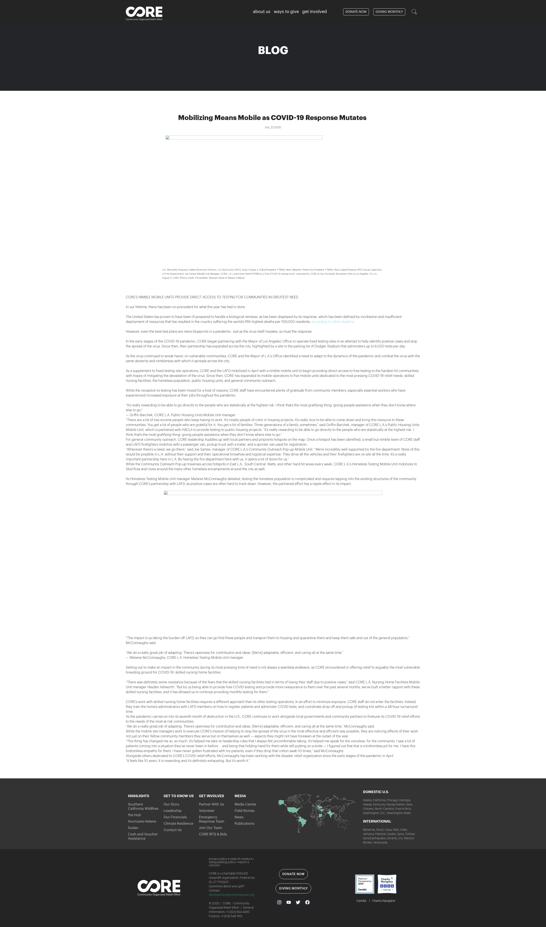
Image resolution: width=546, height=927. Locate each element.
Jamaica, (369, 834)
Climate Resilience (178, 823)
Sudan (133, 828)
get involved (314, 12)
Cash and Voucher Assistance (143, 836)
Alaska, (367, 800)
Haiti (396, 829)
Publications (244, 823)
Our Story (171, 804)
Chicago (392, 800)
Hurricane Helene (142, 821)
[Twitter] (298, 902)
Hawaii (367, 804)
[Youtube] (288, 902)
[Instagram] (279, 902)
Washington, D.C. (374, 813)
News (239, 817)
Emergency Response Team (211, 819)
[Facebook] (307, 902)
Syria (400, 834)
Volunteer (207, 811)
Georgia (404, 800)
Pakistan (380, 834)
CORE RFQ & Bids (213, 834)
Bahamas (369, 829)
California (379, 800)
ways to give (286, 12)
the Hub (134, 815)
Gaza (388, 829)
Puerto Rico (403, 808)
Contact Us (173, 830)
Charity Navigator (383, 900)
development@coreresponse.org (231, 894)
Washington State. (399, 813)
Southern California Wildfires (143, 806)
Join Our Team (210, 828)
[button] (414, 11)
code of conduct (240, 859)
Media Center (245, 804)
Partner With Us (211, 804)
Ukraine (392, 838)
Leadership (173, 811)
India (403, 829)
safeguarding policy (222, 862)
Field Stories (244, 811)
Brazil (379, 829)
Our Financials (175, 817)
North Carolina (384, 808)
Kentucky (379, 804)
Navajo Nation (396, 804)
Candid (361, 900)
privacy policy (218, 859)
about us (261, 12)
